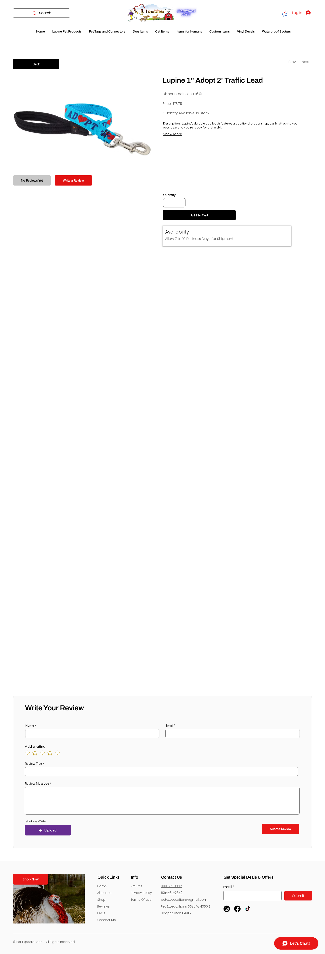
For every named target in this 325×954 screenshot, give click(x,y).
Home (102, 886)
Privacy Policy (141, 893)
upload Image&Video (35, 821)
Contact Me (106, 920)
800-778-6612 (171, 886)
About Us (104, 893)
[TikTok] (248, 909)
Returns (136, 886)
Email (169, 725)
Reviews (103, 906)
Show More (172, 134)
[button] (285, 13)
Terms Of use (141, 899)
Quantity (169, 194)
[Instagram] (227, 909)
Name (29, 725)
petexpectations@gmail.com (184, 899)
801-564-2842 (171, 893)
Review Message (37, 783)
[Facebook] (237, 909)
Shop (101, 899)
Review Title (33, 763)
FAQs (101, 913)
